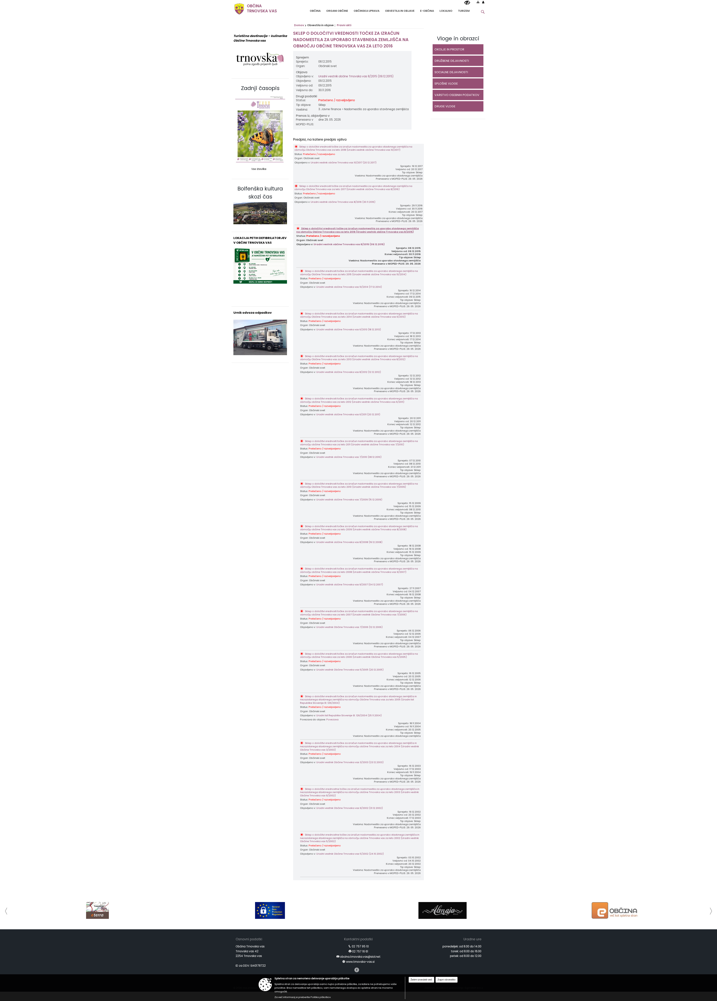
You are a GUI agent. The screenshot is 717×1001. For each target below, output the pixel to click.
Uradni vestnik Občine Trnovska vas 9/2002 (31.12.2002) (349, 808)
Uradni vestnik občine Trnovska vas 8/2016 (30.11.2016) (343, 202)
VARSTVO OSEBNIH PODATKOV (456, 95)
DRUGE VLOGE (444, 106)
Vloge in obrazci (458, 38)
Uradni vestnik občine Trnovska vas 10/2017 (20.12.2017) (343, 162)
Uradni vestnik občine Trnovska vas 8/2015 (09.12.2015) (356, 76)
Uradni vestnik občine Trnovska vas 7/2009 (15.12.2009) (349, 499)
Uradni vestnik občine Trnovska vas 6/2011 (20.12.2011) (348, 414)
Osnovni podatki (249, 939)
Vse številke (258, 169)
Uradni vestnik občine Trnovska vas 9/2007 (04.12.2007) (349, 584)
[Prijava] (483, 2)
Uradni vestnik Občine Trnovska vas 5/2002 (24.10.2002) (350, 854)
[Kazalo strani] (478, 2)
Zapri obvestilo (446, 979)
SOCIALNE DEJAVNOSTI (451, 72)
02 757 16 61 (360, 951)
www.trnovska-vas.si (360, 962)
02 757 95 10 (360, 946)
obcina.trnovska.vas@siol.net (360, 957)
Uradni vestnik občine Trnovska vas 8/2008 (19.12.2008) (349, 542)
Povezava (332, 719)
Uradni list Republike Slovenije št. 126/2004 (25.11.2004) (349, 715)
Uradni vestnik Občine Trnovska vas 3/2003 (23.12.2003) (350, 762)
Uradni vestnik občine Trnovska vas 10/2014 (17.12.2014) (349, 287)
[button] (6, 911)
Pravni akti (344, 25)
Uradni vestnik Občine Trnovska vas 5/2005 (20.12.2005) (350, 669)
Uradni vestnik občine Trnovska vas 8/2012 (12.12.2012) (348, 372)
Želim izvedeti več (421, 979)
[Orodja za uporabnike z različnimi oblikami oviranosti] (467, 3)
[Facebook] (356, 970)
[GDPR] (97, 910)
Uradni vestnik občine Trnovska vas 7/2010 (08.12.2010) (348, 457)
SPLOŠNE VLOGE (446, 83)
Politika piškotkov (321, 997)
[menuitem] (315, 10)
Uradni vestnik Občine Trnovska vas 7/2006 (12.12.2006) (349, 627)
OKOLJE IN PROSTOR (449, 49)
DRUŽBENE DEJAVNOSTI (451, 61)
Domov (299, 25)
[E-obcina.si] (442, 910)
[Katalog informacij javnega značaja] (615, 910)
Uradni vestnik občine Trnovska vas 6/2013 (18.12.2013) (348, 329)
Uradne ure (472, 939)
